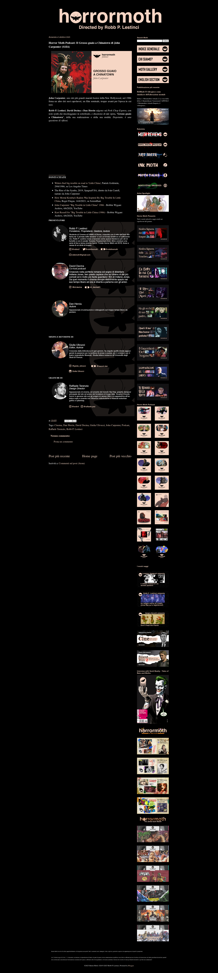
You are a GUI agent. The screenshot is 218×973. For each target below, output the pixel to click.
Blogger (131, 965)
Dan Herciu (68, 425)
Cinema (58, 425)
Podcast (125, 425)
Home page (89, 456)
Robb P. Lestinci (74, 429)
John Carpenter (113, 425)
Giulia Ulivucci (97, 425)
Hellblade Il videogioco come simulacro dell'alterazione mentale (151, 93)
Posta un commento (63, 441)
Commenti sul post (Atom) (72, 463)
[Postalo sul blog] (68, 421)
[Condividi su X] (70, 421)
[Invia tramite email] (65, 421)
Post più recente (59, 456)
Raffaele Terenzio (57, 429)
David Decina (82, 425)
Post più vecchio (120, 456)
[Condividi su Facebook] (73, 421)
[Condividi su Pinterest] (75, 421)
